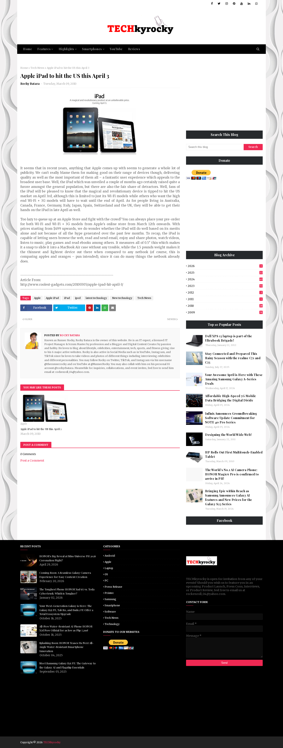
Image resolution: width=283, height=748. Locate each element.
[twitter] (219, 3)
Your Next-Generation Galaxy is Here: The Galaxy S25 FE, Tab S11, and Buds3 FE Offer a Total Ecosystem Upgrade (66, 610)
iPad (67, 298)
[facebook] (212, 3)
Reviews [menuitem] (134, 49)
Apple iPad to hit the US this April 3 (41, 429)
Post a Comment (32, 460)
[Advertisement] (224, 95)
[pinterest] (234, 3)
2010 (225, 306)
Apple (37, 298)
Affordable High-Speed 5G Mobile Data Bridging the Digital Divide (230, 398)
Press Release (113, 586)
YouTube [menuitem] (116, 49)
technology (112, 624)
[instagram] (226, 3)
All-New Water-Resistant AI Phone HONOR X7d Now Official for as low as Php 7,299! (65, 628)
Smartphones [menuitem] (92, 49)
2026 (225, 266)
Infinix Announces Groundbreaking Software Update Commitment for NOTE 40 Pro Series (231, 418)
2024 (225, 279)
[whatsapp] (256, 3)
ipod (78, 298)
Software (110, 611)
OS (106, 574)
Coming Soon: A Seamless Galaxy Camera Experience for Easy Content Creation (65, 575)
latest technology (96, 298)
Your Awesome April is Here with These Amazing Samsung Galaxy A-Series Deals (234, 379)
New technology (122, 298)
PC (106, 580)
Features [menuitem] (44, 49)
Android (110, 555)
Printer (109, 593)
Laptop (109, 568)
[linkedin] (249, 3)
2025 (225, 272)
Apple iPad (52, 298)
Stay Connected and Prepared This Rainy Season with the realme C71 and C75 (232, 358)
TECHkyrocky (51, 742)
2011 (225, 299)
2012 (225, 292)
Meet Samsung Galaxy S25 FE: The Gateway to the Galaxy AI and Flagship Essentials (67, 665)
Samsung (110, 599)
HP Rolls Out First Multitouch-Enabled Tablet (234, 454)
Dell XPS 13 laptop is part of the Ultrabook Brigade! (228, 338)
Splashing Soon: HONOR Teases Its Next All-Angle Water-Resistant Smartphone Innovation (66, 647)
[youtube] (241, 3)
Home (24, 67)
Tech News (37, 67)
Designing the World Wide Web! (228, 435)
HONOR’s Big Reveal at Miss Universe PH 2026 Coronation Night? (67, 558)
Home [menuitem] (27, 49)
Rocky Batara (30, 84)
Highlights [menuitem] (66, 49)
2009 (225, 312)
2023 (225, 286)
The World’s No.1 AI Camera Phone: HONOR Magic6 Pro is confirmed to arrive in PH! (232, 474)
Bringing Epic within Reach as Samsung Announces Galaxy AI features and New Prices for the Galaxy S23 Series (228, 497)
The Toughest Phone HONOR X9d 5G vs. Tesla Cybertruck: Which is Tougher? (66, 591)
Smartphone (112, 605)
